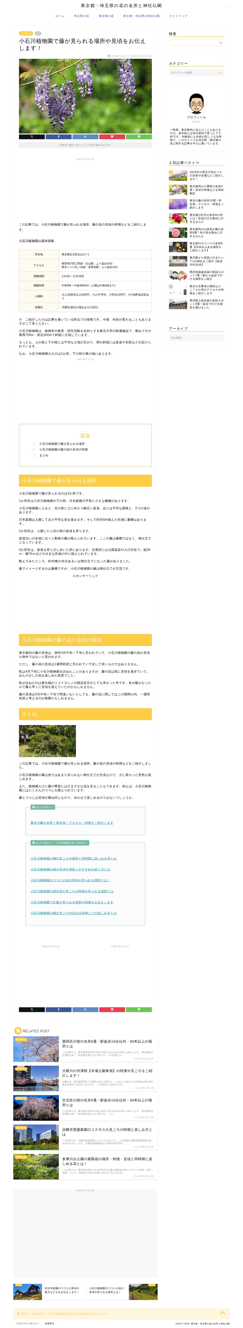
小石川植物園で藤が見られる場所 (62, 444)
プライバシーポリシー (27, 1323)
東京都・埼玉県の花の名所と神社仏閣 (121, 5)
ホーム (60, 16)
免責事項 (49, 1323)
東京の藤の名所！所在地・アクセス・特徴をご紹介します (72, 822)
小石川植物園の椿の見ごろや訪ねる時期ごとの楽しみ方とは (74, 913)
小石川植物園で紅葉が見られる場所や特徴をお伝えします (72, 902)
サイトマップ (178, 16)
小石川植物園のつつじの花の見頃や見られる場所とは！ (70, 880)
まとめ (43, 455)
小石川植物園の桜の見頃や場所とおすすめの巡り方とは (70, 869)
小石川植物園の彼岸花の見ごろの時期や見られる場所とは (72, 891)
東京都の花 (106, 16)
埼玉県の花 (81, 16)
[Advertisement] (85, 188)
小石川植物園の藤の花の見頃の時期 (63, 449)
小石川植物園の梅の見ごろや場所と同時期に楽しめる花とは (74, 858)
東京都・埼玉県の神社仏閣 (141, 16)
